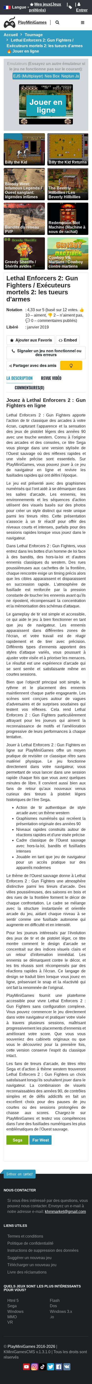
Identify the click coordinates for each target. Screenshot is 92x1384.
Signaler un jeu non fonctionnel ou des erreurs (48, 352)
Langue (19, 7)
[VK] (66, 1366)
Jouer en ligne (46, 105)
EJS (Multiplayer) (28, 76)
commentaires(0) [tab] (29, 388)
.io (52, 1317)
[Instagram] (34, 1366)
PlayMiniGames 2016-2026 (31, 1346)
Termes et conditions (25, 1236)
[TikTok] (42, 1366)
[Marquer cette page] (70, 7)
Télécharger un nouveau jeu (31, 1265)
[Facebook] (58, 1366)
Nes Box (52, 76)
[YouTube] (26, 1366)
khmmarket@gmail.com (65, 1211)
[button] (57, 22)
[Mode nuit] (71, 365)
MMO (12, 1317)
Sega (17, 1140)
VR (10, 1322)
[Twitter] (50, 1366)
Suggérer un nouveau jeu (29, 1258)
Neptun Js (70, 76)
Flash (55, 1300)
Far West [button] (40, 1140)
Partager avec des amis (34, 365)
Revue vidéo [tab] (51, 378)
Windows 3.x (61, 1311)
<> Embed (67, 340)
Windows (15, 1311)
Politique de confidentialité (30, 1243)
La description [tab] (19, 378)
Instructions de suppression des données (43, 1250)
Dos (53, 1306)
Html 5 (13, 1300)
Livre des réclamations (27, 1272)
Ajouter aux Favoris (33, 340)
